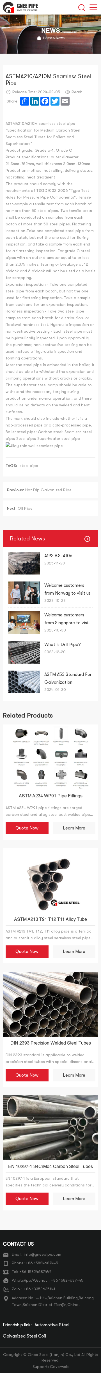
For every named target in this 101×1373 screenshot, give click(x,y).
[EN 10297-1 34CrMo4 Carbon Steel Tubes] (50, 1127)
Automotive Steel (52, 1324)
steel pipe (29, 465)
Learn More (74, 828)
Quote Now (26, 828)
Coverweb (59, 1366)
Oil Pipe (20, 508)
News (60, 38)
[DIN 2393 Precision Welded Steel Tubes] (50, 1004)
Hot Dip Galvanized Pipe (39, 490)
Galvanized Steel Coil (24, 1336)
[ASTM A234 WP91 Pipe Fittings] (50, 757)
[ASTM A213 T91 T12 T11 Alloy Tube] (50, 880)
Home (47, 38)
